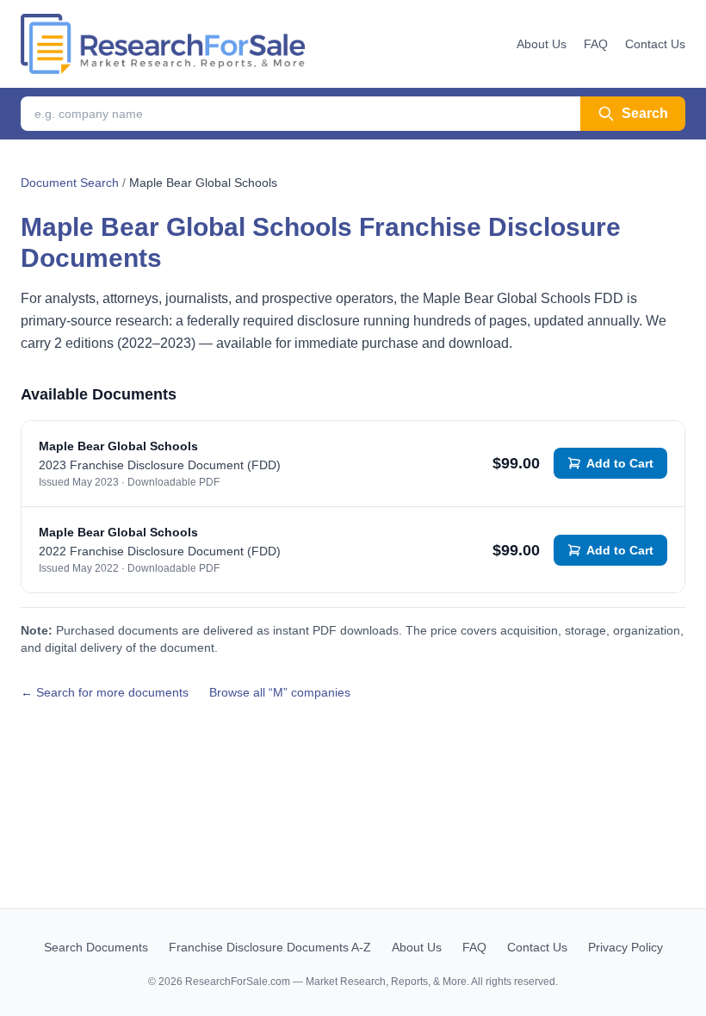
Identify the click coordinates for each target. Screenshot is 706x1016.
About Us (542, 44)
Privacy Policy (625, 947)
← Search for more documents (105, 692)
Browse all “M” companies (279, 692)
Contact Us (655, 44)
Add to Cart (619, 463)
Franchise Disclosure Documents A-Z (270, 947)
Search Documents (96, 947)
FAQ (596, 44)
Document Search (70, 182)
